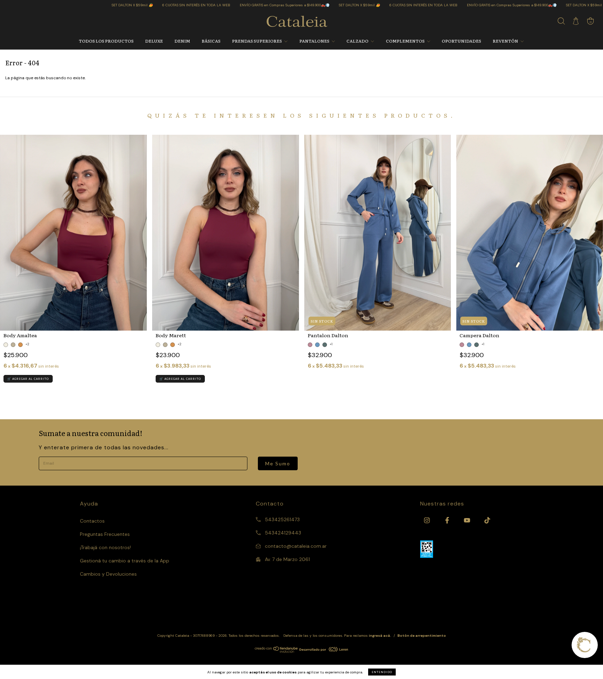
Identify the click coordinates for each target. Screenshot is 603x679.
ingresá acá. (380, 635)
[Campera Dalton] (529, 233)
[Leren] (323, 650)
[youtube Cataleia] (467, 520)
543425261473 (281, 519)
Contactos (92, 521)
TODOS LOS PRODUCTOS (106, 41)
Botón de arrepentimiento (421, 635)
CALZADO (358, 41)
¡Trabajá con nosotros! (105, 547)
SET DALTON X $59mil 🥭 (92, 5)
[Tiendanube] (276, 651)
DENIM (182, 41)
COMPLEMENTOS (405, 41)
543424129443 (282, 533)
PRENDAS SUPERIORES (257, 41)
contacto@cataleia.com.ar (296, 546)
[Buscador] (561, 22)
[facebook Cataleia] (447, 520)
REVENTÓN (506, 41)
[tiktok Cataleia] (487, 520)
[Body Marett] (225, 233)
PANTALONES (314, 41)
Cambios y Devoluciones (108, 574)
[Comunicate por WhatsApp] (585, 645)
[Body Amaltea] (73, 233)
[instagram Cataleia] (427, 520)
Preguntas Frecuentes (105, 534)
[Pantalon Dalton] (377, 233)
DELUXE (154, 41)
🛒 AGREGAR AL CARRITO (28, 379)
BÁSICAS (211, 41)
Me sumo (277, 463)
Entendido (382, 672)
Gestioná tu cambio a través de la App (124, 561)
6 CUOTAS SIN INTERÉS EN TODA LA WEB (156, 5)
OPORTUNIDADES (461, 41)
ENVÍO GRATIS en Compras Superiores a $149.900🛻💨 (244, 5)
